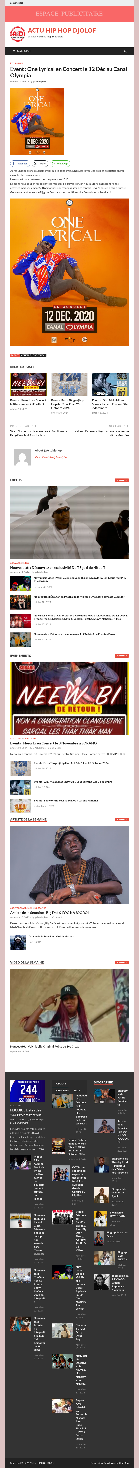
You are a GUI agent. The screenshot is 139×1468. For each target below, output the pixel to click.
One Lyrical (39, 355)
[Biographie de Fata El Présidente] (104, 1090)
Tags (77, 1090)
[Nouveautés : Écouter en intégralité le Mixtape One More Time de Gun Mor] (20, 597)
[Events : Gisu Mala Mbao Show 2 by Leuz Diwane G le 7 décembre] (110, 385)
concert (26, 355)
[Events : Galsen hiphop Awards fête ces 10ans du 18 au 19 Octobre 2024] (58, 1140)
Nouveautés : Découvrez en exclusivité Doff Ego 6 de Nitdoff (57, 567)
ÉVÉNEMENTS (16, 63)
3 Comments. (54, 747)
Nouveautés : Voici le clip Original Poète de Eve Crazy (44, 1046)
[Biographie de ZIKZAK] (104, 1252)
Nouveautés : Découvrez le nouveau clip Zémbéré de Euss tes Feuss (74, 634)
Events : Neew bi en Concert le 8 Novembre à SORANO (28, 402)
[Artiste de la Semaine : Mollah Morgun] (18, 936)
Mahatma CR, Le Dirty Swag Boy (81, 1332)
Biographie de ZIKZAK (122, 1256)
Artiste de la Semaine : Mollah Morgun (51, 936)
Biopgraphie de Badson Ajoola (119, 1192)
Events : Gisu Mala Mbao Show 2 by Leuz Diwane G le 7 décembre (110, 404)
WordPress (109, 1462)
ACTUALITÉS (16, 563)
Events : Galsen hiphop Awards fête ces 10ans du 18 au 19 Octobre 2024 (77, 1146)
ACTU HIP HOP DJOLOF (62, 30)
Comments (62, 1090)
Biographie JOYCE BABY (117, 1214)
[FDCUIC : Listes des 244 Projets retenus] (27, 1082)
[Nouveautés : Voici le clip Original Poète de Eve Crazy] (69, 1005)
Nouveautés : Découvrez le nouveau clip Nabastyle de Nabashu (81, 1369)
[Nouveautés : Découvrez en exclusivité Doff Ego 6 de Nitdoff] (69, 488)
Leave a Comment (19, 1122)
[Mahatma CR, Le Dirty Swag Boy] (62, 1325)
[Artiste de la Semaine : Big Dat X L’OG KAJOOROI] (69, 866)
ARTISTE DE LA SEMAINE (21, 908)
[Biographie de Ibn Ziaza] (99, 1232)
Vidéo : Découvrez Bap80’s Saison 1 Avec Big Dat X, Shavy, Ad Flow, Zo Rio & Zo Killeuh (81, 1231)
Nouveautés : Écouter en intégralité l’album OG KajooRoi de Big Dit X (39, 1334)
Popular (60, 1083)
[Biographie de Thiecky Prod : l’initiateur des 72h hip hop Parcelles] (101, 1158)
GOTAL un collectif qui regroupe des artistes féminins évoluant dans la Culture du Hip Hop (79, 1181)
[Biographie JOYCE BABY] (100, 1212)
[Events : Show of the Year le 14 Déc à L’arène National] (20, 800)
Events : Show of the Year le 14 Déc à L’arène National (66, 800)
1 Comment (56, 917)
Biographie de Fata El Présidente (122, 1097)
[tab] (60, 1083)
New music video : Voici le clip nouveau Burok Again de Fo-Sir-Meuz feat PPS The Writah (81, 1287)
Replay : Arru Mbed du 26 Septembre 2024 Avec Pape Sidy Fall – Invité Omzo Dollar (81, 1419)
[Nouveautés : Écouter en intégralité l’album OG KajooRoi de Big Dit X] (20, 1318)
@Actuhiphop (39, 81)
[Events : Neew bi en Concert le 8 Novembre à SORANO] (28, 385)
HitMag (124, 1462)
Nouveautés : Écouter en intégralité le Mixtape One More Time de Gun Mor (79, 596)
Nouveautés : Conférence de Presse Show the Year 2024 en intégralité (39, 1285)
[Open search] (125, 51)
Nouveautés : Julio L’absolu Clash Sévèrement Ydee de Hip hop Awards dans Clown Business (39, 1234)
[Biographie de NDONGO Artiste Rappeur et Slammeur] (102, 1276)
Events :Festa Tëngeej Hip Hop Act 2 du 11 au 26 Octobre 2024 (67, 404)
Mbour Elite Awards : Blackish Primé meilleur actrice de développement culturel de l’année (39, 1177)
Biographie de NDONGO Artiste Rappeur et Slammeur (120, 1282)
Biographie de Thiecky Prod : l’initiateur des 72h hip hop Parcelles (120, 1165)
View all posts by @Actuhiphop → (53, 457)
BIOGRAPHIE (40, 908)
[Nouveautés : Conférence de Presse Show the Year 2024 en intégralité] (20, 1270)
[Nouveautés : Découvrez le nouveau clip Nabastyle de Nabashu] (62, 1356)
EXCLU (26, 563)
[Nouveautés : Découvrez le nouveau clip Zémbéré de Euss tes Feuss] (20, 634)
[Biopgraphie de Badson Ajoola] (101, 1189)
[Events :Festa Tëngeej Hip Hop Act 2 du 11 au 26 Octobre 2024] (69, 385)
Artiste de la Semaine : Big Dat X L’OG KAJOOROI (49, 912)
